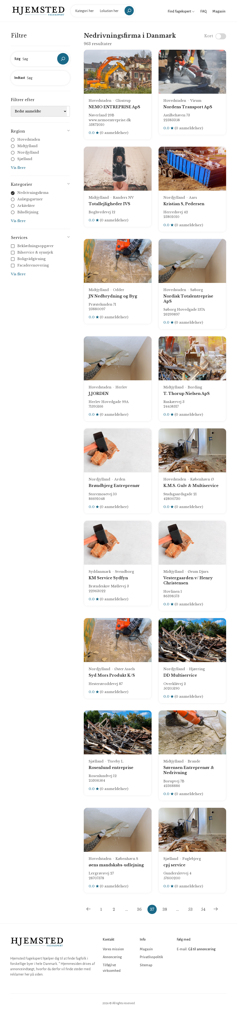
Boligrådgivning (31, 259)
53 (190, 909)
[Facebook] (181, 963)
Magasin (218, 11)
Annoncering (112, 957)
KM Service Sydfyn (108, 578)
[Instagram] (191, 963)
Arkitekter (26, 206)
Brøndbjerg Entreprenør (114, 485)
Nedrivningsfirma (32, 193)
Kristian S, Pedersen (183, 203)
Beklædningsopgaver (35, 246)
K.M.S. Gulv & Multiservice (190, 485)
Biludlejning (27, 212)
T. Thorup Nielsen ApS (186, 393)
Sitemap (146, 965)
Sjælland (24, 159)
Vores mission (113, 949)
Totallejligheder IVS (109, 203)
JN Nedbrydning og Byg (113, 296)
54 (203, 909)
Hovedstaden (28, 139)
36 (139, 909)
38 (164, 909)
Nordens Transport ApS (187, 107)
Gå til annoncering (201, 949)
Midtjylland (27, 146)
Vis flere (18, 167)
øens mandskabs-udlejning (116, 865)
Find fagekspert (180, 11)
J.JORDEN (99, 393)
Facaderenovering (33, 265)
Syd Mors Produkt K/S (112, 675)
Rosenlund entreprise (111, 767)
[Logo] (38, 10)
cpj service (174, 865)
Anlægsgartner (30, 199)
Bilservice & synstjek (35, 252)
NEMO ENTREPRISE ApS (114, 107)
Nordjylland (28, 152)
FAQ (203, 11)
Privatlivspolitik (151, 957)
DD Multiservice (180, 675)
